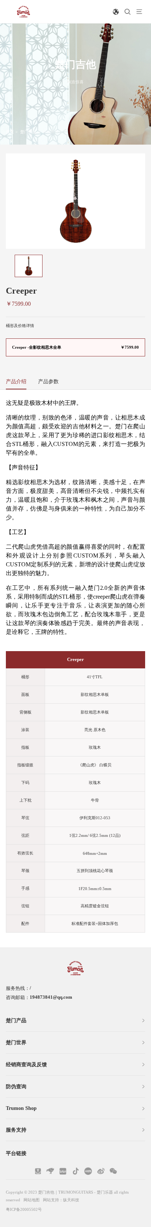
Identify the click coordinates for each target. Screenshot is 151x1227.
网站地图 (31, 1200)
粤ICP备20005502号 (24, 1209)
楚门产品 (28, 132)
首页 (10, 132)
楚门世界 (16, 1042)
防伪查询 (16, 1086)
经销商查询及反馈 (26, 1064)
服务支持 (16, 1130)
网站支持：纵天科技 (61, 1200)
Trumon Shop (21, 1108)
